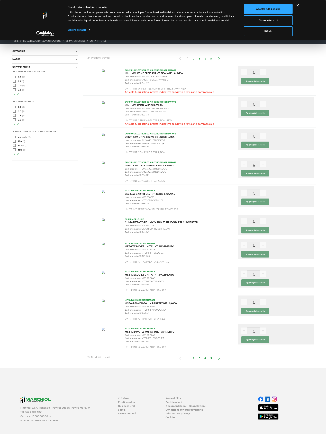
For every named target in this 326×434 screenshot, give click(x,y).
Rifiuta (268, 31)
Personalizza (266, 20)
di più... (17, 94)
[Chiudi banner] (297, 5)
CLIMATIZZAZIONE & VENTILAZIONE (42, 41)
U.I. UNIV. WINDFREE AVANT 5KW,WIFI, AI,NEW (154, 73)
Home (15, 41)
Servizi (122, 409)
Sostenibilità (173, 398)
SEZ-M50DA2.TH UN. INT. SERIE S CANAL (150, 193)
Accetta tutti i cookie (268, 8)
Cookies (170, 417)
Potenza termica (23, 101)
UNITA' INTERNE (21, 67)
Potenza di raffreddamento (30, 71)
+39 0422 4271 (33, 411)
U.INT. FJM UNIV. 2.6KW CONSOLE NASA (150, 137)
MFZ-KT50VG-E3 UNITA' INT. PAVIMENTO (150, 331)
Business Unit (126, 406)
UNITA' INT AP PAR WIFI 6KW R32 (145, 318)
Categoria (18, 51)
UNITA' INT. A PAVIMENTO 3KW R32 (146, 290)
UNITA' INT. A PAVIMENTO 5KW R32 (146, 347)
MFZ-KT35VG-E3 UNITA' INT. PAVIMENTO (149, 274)
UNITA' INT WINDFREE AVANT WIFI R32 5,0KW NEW (156, 88)
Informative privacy (178, 413)
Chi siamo (124, 398)
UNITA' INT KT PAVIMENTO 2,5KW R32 (147, 261)
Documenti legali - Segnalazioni (185, 406)
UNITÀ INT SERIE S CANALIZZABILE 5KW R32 (151, 209)
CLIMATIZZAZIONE (75, 41)
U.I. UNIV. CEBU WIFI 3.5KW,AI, (144, 105)
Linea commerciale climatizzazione (35, 131)
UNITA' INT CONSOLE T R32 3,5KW (145, 180)
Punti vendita (126, 402)
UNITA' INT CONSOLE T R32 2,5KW (145, 152)
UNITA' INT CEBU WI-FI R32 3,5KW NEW (148, 120)
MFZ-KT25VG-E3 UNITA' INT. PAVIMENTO (149, 246)
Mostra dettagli (77, 29)
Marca (16, 59)
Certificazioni (174, 402)
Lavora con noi (127, 413)
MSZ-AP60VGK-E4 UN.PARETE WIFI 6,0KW (151, 303)
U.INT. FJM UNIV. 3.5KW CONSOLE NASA (149, 165)
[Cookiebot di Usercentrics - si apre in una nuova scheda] (45, 33)
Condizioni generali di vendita (184, 409)
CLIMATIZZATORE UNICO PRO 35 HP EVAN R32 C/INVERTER (161, 222)
